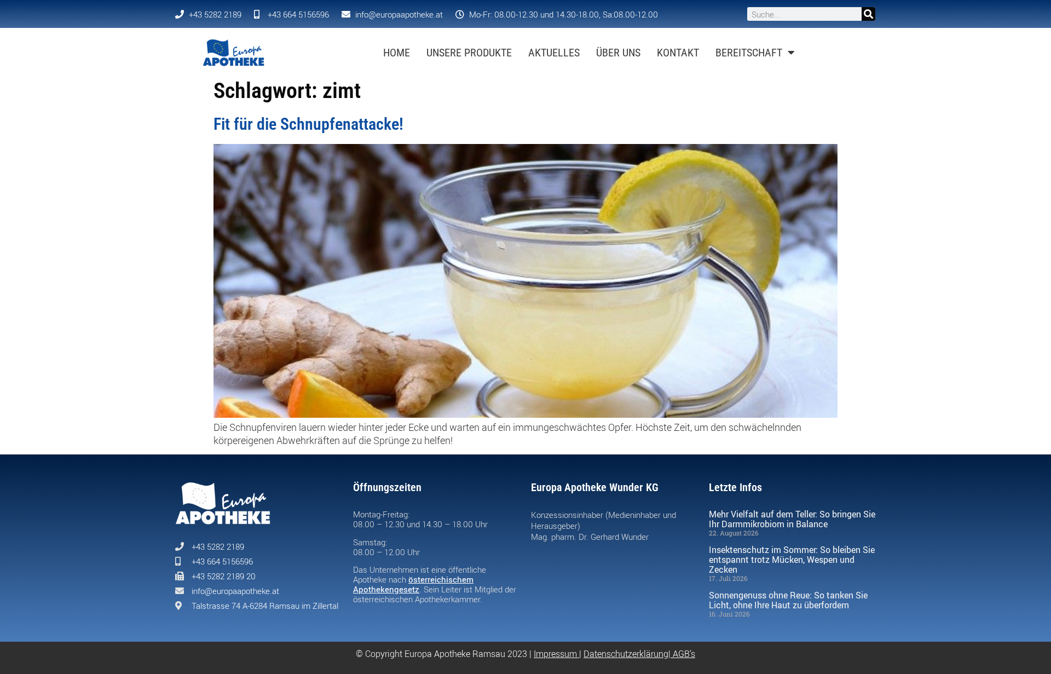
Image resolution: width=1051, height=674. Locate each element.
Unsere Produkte (469, 52)
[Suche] (868, 14)
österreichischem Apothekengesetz (413, 584)
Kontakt (678, 52)
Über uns (618, 52)
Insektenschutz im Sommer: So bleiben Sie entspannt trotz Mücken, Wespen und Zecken (792, 559)
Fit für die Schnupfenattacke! (308, 124)
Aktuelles (554, 52)
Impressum (555, 654)
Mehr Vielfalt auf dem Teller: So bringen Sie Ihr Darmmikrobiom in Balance (792, 519)
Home (396, 52)
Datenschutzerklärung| (628, 654)
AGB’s (684, 654)
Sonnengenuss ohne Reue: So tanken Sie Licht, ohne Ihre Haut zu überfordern (788, 600)
